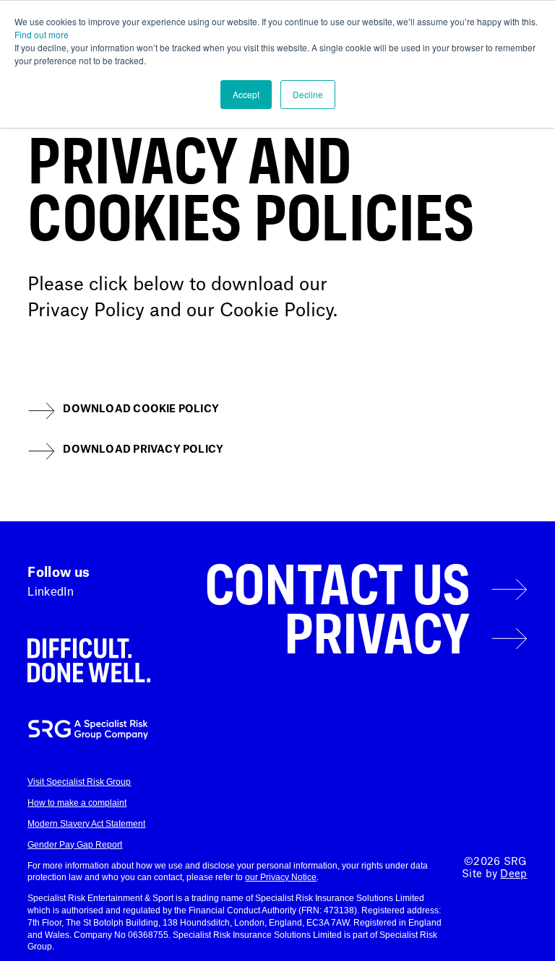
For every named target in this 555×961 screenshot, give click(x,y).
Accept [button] (246, 94)
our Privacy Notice (281, 877)
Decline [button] (308, 94)
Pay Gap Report (90, 845)
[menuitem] (355, 589)
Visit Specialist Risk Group (79, 782)
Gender (43, 845)
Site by (494, 874)
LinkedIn (50, 592)
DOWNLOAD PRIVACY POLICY (143, 450)
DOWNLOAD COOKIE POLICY (141, 409)
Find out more (41, 34)
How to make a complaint (76, 803)
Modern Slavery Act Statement (86, 824)
